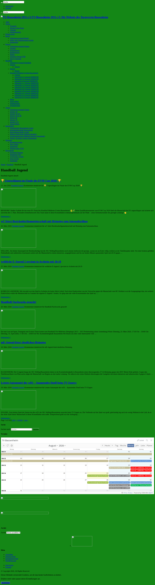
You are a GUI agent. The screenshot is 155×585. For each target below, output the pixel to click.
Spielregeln (14, 42)
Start (7, 22)
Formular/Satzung (16, 153)
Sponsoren (14, 146)
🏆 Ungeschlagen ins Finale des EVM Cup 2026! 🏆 (31, 180)
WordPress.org (10, 561)
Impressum (9, 6)
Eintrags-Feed (10, 557)
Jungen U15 (14, 122)
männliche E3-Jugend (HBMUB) (26, 97)
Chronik (13, 30)
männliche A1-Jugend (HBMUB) (27, 77)
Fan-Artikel (14, 144)
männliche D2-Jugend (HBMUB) (27, 89)
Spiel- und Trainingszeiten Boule (21, 40)
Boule (7, 36)
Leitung (17, 75)
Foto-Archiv (14, 159)
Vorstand (13, 26)
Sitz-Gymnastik (15, 59)
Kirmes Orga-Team (17, 28)
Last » (26, 420)
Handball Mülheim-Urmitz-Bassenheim (24, 73)
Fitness (7, 44)
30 (22, 420)
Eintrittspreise (15, 104)
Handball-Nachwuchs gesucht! (18, 301)
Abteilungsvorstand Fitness (19, 46)
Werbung (8, 140)
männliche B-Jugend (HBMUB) (26, 81)
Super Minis (14, 102)
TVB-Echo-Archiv (17, 157)
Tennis (7, 108)
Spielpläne (13, 161)
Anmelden (9, 555)
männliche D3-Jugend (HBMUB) (27, 91)
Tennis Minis (14, 124)
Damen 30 (13, 112)
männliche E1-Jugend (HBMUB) (26, 93)
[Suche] (2, 2)
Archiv (3, 533)
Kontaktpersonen (16, 142)
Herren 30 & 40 (15, 116)
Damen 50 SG (15, 114)
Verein (7, 24)
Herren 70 (13, 120)
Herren (12, 69)
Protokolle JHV (15, 155)
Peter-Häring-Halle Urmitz (19, 132)
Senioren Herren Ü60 (17, 57)
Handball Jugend (17, 186)
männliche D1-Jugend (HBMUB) (27, 87)
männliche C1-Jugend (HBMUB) (27, 83)
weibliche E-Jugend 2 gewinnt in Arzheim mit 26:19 (31, 261)
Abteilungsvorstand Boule (19, 38)
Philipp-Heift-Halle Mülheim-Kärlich (23, 134)
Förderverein (10, 34)
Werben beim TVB (17, 148)
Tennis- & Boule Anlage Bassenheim (23, 138)
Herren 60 (13, 118)
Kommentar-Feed (11, 559)
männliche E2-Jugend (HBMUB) (26, 95)
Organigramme (15, 32)
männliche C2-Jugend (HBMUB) (27, 85)
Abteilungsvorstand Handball (20, 63)
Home (3, 165)
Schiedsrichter (15, 106)
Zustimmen (5, 583)
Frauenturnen (15, 50)
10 (18, 420)
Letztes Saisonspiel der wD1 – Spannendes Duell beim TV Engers (38, 382)
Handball (8, 61)
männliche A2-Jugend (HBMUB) (27, 79)
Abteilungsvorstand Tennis (19, 110)
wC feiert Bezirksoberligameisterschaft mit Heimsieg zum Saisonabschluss (44, 221)
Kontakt (8, 8)
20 (20, 420)
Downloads (9, 150)
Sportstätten (9, 126)
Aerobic (13, 48)
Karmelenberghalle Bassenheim (21, 130)
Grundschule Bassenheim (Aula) (21, 128)
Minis (12, 99)
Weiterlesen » (6, 216)
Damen (12, 65)
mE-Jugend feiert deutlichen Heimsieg (23, 342)
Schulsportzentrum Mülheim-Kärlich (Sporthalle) (27, 136)
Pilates (12, 55)
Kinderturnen (15, 53)
